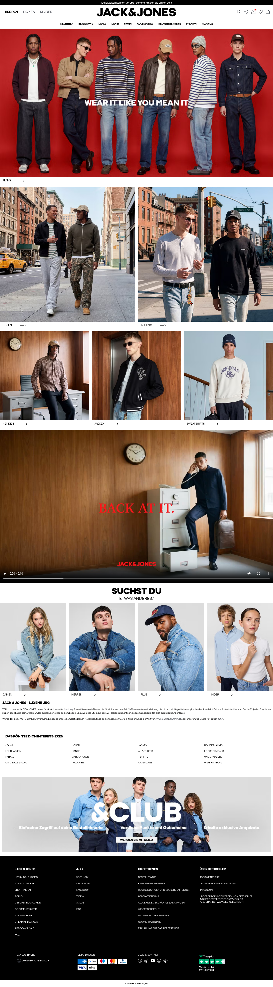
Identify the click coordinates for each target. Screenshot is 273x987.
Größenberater (26, 909)
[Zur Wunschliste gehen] (261, 13)
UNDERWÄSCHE (213, 756)
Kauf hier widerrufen (151, 883)
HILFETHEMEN (148, 869)
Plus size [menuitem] (207, 23)
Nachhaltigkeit (25, 915)
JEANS (9, 745)
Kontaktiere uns (148, 896)
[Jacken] (136, 375)
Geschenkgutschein (28, 902)
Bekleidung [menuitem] (86, 23)
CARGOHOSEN (80, 756)
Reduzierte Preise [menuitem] (169, 23)
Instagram (83, 883)
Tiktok (80, 896)
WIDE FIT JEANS (213, 762)
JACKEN (142, 745)
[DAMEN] (33, 647)
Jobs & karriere (25, 883)
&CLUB (19, 896)
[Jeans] (136, 103)
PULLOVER (78, 762)
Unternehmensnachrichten (218, 883)
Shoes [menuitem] (128, 23)
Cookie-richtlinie (149, 921)
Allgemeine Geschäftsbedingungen (161, 902)
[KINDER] (240, 647)
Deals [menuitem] (102, 23)
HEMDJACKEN (13, 751)
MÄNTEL (76, 751)
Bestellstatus (147, 877)
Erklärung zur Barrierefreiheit (158, 928)
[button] (46, 961)
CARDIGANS (145, 762)
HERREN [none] (11, 12)
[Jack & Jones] (136, 15)
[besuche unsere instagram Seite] (146, 961)
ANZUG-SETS (145, 751)
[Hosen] (67, 254)
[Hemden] (44, 375)
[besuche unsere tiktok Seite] (165, 961)
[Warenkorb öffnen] (268, 12)
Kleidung (68, 709)
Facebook (82, 889)
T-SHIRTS (143, 756)
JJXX (220, 718)
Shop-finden (23, 889)
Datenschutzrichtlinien (153, 915)
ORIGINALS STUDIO (16, 762)
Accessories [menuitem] (145, 23)
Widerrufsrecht (148, 909)
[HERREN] (102, 647)
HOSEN (76, 745)
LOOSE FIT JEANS (214, 751)
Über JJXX (82, 877)
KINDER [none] (46, 12)
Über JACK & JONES (26, 877)
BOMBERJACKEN (213, 745)
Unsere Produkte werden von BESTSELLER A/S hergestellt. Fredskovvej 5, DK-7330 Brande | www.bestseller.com (226, 899)
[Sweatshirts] (228, 375)
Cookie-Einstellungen (136, 983)
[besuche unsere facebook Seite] (140, 961)
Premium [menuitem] (191, 23)
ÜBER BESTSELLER (213, 869)
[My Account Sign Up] (136, 814)
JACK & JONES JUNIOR (168, 718)
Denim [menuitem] (115, 23)
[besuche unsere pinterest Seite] (159, 961)
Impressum (206, 889)
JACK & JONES (25, 869)
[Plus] (171, 647)
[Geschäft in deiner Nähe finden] (246, 13)
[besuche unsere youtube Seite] (153, 961)
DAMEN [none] (29, 12)
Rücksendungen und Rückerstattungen (164, 889)
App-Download (24, 928)
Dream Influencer (26, 921)
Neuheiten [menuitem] (66, 23)
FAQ (17, 934)
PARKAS (9, 756)
